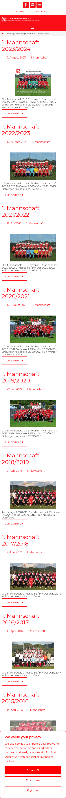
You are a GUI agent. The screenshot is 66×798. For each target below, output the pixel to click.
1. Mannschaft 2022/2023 (21, 128)
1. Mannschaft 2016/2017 (21, 612)
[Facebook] (26, 5)
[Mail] (39, 5)
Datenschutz (22, 11)
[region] (33, 764)
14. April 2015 (15, 701)
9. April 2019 (14, 465)
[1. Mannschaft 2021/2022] (33, 244)
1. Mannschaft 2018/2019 (21, 453)
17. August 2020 (17, 301)
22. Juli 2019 (14, 384)
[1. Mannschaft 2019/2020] (33, 408)
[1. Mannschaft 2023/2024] (33, 81)
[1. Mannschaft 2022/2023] (33, 164)
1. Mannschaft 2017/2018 (21, 534)
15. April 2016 (15, 623)
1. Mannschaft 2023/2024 (21, 45)
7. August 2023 (16, 57)
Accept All (33, 770)
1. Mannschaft (39, 57)
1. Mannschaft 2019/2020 (21, 373)
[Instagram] (33, 5)
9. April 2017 (14, 545)
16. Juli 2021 (14, 221)
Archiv (40, 11)
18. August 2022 (17, 140)
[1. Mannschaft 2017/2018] (33, 569)
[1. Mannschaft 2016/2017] (33, 647)
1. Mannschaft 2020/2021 (21, 290)
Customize (33, 780)
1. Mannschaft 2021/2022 (21, 209)
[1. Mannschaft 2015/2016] (33, 725)
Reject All (33, 790)
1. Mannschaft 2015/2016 (21, 689)
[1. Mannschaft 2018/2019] (33, 489)
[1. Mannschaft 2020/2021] (33, 325)
